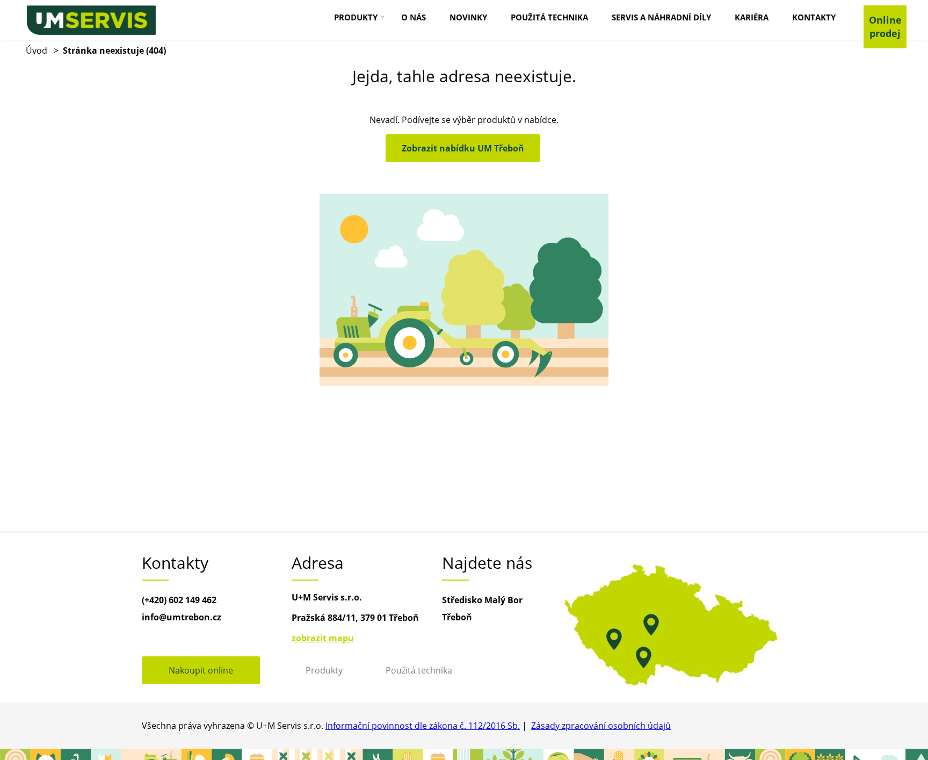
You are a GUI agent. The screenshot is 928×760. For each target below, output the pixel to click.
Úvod (36, 50)
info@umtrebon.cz (181, 617)
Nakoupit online (201, 670)
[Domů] (91, 20)
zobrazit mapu (323, 638)
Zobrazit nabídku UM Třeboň (463, 148)
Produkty (324, 670)
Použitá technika (419, 670)
